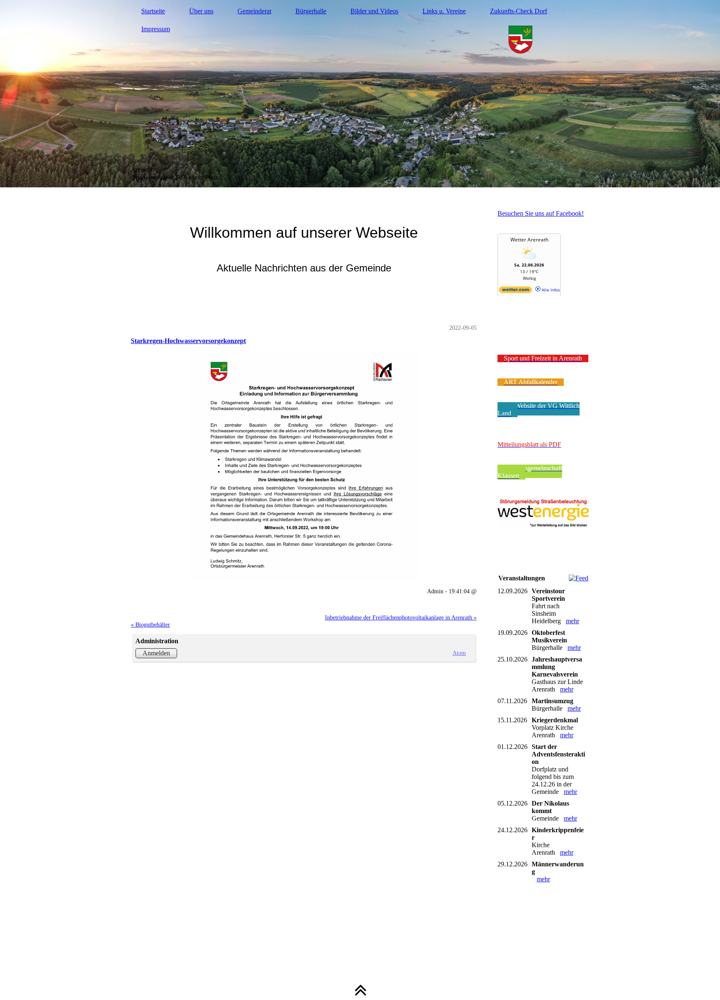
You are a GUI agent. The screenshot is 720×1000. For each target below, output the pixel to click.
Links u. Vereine (444, 11)
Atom (459, 652)
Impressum (155, 28)
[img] (360, 93)
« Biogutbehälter (150, 624)
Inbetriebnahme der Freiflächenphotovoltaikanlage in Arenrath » (401, 617)
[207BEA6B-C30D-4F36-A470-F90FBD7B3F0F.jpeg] (304, 465)
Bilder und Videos (374, 11)
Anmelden (156, 653)
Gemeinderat (254, 11)
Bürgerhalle (310, 11)
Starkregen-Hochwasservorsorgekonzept (188, 340)
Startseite (153, 11)
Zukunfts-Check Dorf (518, 11)
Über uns (201, 11)
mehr (572, 620)
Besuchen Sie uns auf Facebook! (541, 213)
